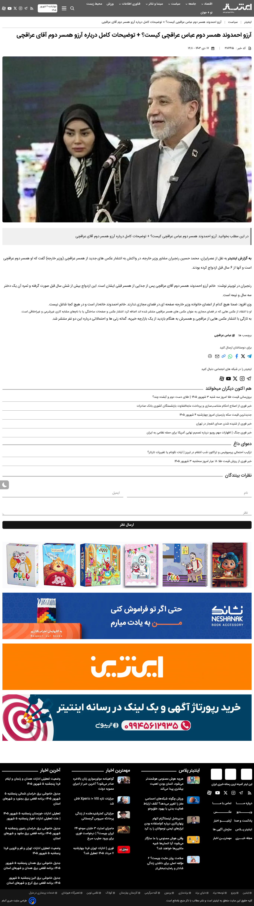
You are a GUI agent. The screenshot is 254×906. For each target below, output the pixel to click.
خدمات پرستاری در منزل (41, 893)
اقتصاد (208, 3)
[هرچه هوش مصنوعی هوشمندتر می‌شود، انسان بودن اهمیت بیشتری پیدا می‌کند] (193, 780)
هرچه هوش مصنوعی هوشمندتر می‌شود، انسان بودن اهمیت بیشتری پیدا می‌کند (164, 783)
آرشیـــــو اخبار (223, 820)
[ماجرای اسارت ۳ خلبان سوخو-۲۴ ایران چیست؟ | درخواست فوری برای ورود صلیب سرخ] (124, 830)
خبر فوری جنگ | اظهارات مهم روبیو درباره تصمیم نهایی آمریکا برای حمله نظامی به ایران (199, 432)
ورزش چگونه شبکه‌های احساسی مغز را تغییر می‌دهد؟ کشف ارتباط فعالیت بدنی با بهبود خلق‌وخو (163, 803)
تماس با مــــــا (222, 803)
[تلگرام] (26, 8)
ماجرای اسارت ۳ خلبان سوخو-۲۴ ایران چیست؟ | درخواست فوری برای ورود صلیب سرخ (94, 833)
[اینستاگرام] (20, 8)
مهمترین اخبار (118, 770)
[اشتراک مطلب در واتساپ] (230, 358)
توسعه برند (218, 893)
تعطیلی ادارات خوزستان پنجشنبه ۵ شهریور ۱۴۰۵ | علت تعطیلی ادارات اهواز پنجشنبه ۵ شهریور (31, 816)
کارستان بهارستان (128, 893)
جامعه (192, 3)
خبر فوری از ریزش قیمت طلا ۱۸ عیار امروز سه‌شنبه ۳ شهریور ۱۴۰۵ (213, 461)
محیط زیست (94, 3)
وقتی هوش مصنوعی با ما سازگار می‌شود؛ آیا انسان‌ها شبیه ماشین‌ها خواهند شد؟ (164, 843)
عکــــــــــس (222, 812)
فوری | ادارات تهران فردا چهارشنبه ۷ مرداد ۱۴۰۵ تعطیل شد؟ (93, 851)
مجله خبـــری (243, 838)
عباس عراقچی (222, 335)
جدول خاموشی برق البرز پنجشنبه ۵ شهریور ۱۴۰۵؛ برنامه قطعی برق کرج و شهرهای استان (33, 881)
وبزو (233, 893)
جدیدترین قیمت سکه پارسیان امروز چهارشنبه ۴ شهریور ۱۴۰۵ (215, 414)
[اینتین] (127, 667)
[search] (72, 8)
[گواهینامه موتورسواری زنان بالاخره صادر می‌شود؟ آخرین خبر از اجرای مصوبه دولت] (124, 780)
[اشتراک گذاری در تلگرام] (249, 357)
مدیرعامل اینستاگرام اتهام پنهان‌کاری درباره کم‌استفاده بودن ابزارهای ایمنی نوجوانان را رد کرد (163, 823)
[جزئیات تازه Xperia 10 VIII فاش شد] (124, 800)
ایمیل (116, 493)
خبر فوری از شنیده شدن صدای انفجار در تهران (224, 423)
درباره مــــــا (244, 803)
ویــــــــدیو (244, 812)
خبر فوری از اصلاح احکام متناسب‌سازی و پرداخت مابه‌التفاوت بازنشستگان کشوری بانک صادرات (194, 406)
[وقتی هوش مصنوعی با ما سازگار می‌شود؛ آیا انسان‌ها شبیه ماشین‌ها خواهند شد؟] (193, 840)
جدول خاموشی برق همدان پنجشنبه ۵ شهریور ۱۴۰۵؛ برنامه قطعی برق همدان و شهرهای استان (32, 866)
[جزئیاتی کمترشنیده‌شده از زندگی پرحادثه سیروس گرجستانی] (124, 815)
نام (246, 493)
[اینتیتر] (237, 8)
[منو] (64, 8)
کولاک (108, 893)
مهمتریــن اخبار (222, 838)
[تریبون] (127, 717)
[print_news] (210, 357)
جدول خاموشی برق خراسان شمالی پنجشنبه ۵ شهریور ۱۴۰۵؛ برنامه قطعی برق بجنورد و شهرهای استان (31, 798)
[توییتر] (15, 8)
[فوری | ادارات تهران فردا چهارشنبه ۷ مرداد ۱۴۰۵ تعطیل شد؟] (124, 849)
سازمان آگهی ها (222, 829)
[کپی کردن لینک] (223, 357)
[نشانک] (127, 616)
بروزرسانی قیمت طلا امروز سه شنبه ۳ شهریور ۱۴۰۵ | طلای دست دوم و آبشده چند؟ (202, 397)
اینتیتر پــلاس (243, 829)
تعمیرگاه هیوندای (70, 893)
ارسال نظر (127, 525)
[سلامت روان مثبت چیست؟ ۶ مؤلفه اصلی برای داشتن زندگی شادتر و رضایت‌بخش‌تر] (193, 859)
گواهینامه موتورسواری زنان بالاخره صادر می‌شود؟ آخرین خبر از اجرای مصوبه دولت (93, 783)
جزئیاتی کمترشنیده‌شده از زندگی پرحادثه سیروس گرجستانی (94, 816)
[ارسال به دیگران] (217, 358)
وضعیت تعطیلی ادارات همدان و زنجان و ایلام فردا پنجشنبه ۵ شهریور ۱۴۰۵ (32, 781)
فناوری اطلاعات (131, 3)
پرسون (167, 893)
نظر (245, 512)
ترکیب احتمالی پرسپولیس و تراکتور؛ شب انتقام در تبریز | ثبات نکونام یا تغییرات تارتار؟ (199, 452)
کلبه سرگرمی (150, 893)
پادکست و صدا (243, 820)
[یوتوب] (10, 8)
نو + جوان (206, 12)
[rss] (32, 8)
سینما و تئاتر (156, 3)
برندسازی (183, 893)
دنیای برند (200, 893)
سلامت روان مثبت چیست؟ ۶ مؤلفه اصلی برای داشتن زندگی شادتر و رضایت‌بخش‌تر (165, 863)
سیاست (176, 3)
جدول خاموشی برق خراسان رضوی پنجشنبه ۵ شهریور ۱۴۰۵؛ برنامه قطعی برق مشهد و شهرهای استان (32, 833)
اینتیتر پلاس (189, 770)
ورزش (110, 3)
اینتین (246, 893)
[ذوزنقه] (127, 565)
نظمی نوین (92, 893)
